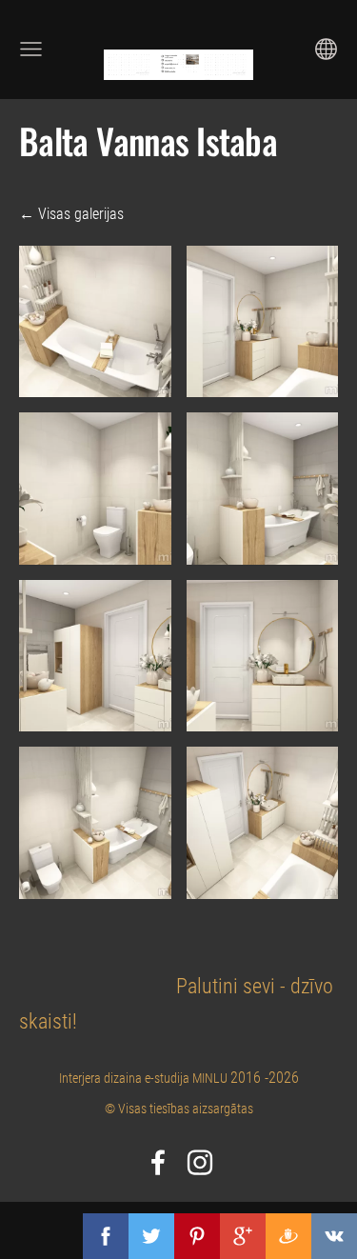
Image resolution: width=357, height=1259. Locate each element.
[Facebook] (158, 1162)
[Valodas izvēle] (326, 49)
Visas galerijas (81, 214)
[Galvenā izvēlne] (31, 49)
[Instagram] (200, 1162)
